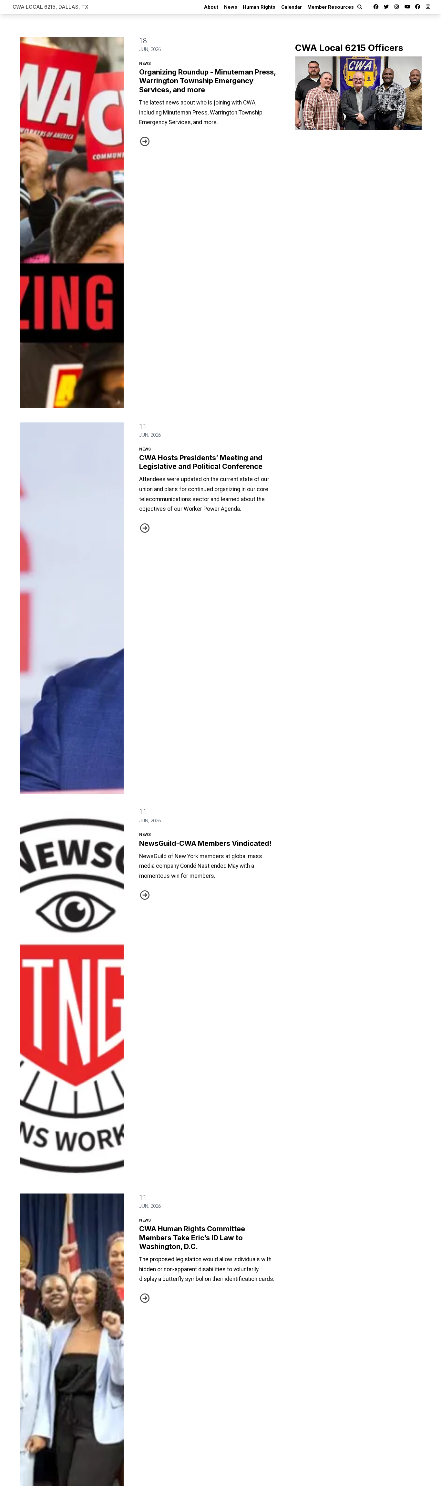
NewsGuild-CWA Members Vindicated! (205, 843)
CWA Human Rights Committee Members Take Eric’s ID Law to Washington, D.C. (192, 1237)
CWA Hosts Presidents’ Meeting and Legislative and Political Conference (200, 462)
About (211, 7)
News (230, 7)
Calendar (291, 7)
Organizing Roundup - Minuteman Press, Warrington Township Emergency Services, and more (207, 81)
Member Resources (330, 7)
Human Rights (259, 7)
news (145, 63)
